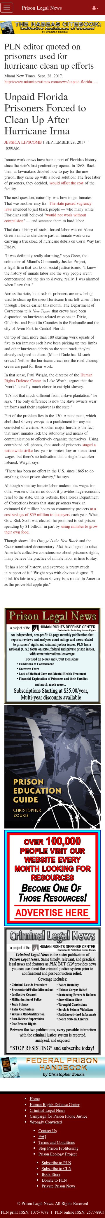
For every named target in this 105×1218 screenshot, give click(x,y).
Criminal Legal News (47, 1110)
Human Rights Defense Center (55, 1104)
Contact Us (47, 1130)
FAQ (42, 1136)
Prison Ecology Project (57, 1154)
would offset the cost (66, 183)
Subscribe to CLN (56, 1168)
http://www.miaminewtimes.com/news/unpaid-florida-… (50, 81)
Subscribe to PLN (56, 1162)
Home (35, 1098)
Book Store (51, 1174)
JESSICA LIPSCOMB (23, 142)
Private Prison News (58, 1186)
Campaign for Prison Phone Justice (58, 1116)
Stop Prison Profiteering (58, 1148)
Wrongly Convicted (46, 1122)
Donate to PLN (54, 1180)
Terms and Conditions (56, 1142)
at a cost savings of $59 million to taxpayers (50, 511)
